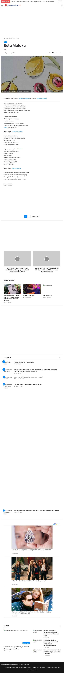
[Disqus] (32, 329)
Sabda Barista (47, 295)
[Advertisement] (32, 20)
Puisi (10, 38)
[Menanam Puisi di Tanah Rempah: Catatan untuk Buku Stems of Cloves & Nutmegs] (12, 289)
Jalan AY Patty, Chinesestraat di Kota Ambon (28, 384)
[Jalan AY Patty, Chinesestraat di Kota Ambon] (8, 446)
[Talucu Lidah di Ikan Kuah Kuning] (8, 364)
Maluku (20, 149)
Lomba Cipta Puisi (24, 98)
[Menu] (2, 6)
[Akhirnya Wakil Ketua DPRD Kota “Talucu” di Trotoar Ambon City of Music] (8, 513)
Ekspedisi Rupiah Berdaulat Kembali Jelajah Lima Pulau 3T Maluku (52, 651)
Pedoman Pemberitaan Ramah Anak (50, 667)
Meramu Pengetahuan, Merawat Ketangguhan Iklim (16, 648)
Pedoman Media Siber (25, 667)
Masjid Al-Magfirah (29, 295)
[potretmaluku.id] (13, 5)
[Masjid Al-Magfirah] (31, 289)
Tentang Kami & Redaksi (11, 667)
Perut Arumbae (16, 168)
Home (6, 38)
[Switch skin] (62, 6)
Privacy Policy (35, 667)
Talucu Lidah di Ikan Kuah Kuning (24, 362)
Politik (5, 127)
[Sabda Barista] (51, 289)
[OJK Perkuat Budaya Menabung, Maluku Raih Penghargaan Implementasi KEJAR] (37, 642)
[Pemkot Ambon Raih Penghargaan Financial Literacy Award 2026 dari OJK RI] (37, 633)
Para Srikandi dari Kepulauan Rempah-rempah (28, 377)
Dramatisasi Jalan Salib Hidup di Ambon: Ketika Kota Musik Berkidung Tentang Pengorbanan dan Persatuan (35, 370)
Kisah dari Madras (17, 132)
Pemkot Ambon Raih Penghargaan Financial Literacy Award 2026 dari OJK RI (51, 633)
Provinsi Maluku (41, 98)
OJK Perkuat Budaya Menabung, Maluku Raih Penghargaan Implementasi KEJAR (51, 642)
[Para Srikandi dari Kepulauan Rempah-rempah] (8, 379)
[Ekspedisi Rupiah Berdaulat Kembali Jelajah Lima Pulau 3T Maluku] (37, 652)
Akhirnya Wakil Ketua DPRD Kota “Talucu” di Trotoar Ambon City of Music (36, 511)
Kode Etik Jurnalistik (32, 670)
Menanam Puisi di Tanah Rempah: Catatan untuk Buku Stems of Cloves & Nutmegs (11, 298)
